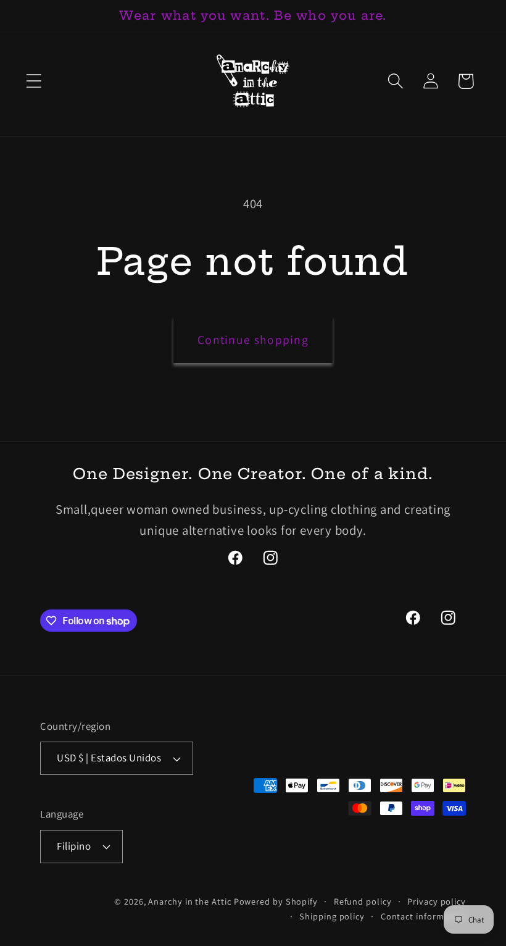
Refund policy (363, 901)
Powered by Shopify (276, 901)
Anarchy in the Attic (190, 901)
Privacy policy (436, 901)
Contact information (423, 916)
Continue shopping (253, 340)
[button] (33, 81)
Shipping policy (332, 916)
